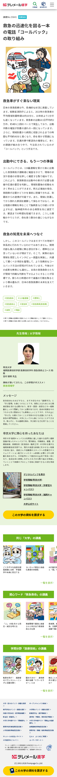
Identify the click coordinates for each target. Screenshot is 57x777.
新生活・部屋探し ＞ (10, 717)
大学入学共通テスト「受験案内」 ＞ (15, 720)
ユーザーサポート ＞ (36, 740)
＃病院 (7, 310)
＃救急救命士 (9, 304)
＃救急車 (23, 304)
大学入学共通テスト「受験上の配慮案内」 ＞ (41, 721)
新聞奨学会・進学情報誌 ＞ (38, 713)
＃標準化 (36, 298)
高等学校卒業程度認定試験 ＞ (13, 726)
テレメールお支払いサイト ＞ (13, 736)
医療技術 (22, 17)
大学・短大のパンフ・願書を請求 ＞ (14, 704)
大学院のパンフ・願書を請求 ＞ (40, 709)
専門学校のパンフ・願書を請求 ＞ (14, 709)
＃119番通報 (23, 298)
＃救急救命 (9, 298)
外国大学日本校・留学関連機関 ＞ (14, 713)
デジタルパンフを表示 (34, 474)
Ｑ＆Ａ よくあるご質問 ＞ (38, 736)
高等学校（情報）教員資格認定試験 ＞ (41, 731)
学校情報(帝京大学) (33, 479)
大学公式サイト (31, 503)
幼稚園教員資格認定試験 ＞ (38, 726)
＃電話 (17, 310)
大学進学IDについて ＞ (11, 740)
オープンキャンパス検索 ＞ (38, 703)
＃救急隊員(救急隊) (39, 304)
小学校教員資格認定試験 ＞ (12, 730)
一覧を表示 (46, 583)
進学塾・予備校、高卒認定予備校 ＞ (41, 717)
